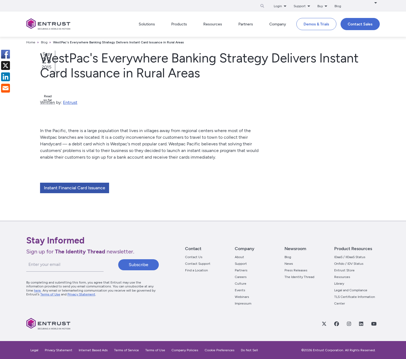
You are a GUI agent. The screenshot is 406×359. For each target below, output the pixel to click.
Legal (34, 350)
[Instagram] (349, 323)
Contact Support (197, 264)
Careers (241, 277)
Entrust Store (344, 270)
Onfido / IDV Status (348, 264)
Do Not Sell (249, 350)
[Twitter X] (324, 323)
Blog (337, 6)
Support (241, 264)
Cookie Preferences (219, 350)
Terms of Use (50, 294)
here (37, 290)
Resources (342, 277)
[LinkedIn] (361, 323)
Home (30, 42)
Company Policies (185, 350)
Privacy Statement (81, 294)
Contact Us (193, 257)
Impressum (243, 303)
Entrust (70, 102)
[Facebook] (336, 323)
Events (240, 290)
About (239, 257)
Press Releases (295, 270)
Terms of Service (126, 350)
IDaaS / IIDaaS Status (349, 257)
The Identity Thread (299, 277)
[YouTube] (374, 323)
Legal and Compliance (350, 290)
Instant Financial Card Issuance (74, 187)
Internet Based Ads (93, 350)
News (288, 264)
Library (339, 283)
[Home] (48, 24)
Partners (241, 270)
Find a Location (196, 270)
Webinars (242, 297)
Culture (240, 283)
